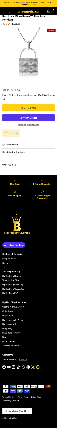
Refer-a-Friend (9, 341)
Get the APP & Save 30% (13, 307)
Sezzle (5, 263)
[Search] (9, 11)
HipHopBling (12, 418)
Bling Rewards (9, 258)
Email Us (23, 359)
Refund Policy (36, 397)
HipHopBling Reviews (12, 276)
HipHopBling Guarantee (13, 289)
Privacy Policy (23, 397)
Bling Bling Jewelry (11, 333)
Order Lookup (8, 311)
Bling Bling (7, 328)
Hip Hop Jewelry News (12, 320)
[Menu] (3, 11)
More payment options (28, 124)
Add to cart (28, 108)
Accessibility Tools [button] (10, 346)
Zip (3, 267)
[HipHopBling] (28, 11)
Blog (4, 337)
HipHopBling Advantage (13, 284)
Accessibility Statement (10, 401)
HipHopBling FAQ (10, 293)
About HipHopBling (11, 271)
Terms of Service (8, 397)
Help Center (7, 315)
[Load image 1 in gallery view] (28, 56)
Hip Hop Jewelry (9, 324)
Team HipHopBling (10, 280)
